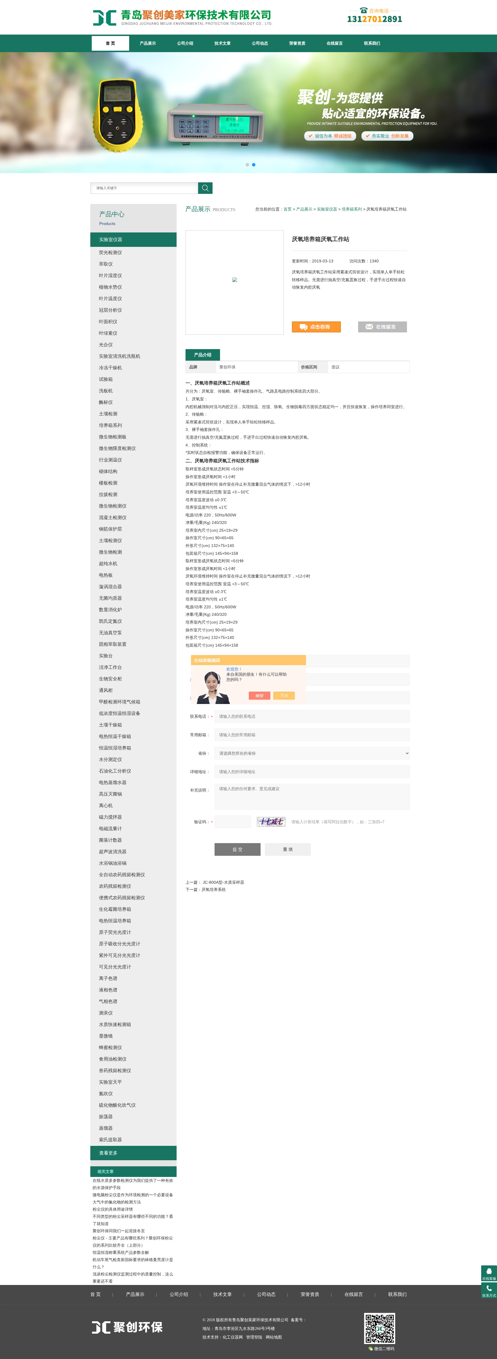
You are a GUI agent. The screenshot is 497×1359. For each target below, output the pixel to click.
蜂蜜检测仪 (110, 1047)
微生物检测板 (113, 436)
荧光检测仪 (110, 252)
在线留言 (335, 43)
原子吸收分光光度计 (119, 943)
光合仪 (106, 344)
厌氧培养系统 (214, 889)
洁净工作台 (110, 667)
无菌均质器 (110, 598)
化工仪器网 (233, 1337)
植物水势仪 (110, 287)
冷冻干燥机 (110, 367)
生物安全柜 (110, 678)
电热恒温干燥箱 (115, 736)
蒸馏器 (106, 1128)
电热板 (106, 575)
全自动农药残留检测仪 (122, 874)
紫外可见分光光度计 (119, 955)
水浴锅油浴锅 (113, 863)
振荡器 (106, 1116)
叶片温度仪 (110, 298)
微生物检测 (110, 552)
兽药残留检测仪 (115, 1070)
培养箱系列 (352, 209)
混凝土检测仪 (113, 517)
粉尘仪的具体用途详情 (113, 1209)
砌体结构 (108, 471)
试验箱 (106, 379)
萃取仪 (106, 264)
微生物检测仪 (113, 506)
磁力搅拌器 (110, 817)
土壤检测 (108, 413)
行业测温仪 (110, 459)
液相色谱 (108, 989)
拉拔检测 (108, 494)
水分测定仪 (110, 759)
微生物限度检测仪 (117, 448)
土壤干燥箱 (110, 724)
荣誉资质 (297, 43)
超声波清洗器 (113, 851)
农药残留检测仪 (115, 886)
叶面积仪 (108, 321)
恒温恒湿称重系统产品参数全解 (121, 1252)
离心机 (106, 805)
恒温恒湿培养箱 (115, 747)
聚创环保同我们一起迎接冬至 (119, 1231)
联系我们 (372, 43)
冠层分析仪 (110, 310)
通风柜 (106, 690)
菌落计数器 (110, 840)
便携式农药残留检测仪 (122, 897)
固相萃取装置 (113, 644)
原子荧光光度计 (115, 932)
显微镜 (106, 1036)
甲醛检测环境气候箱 (119, 701)
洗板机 (106, 390)
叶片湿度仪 (110, 275)
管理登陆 (254, 1337)
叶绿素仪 (108, 333)
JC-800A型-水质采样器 (223, 882)
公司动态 (260, 43)
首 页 (95, 1294)
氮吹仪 (106, 1093)
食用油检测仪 (113, 1059)
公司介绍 (185, 43)
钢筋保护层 (110, 529)
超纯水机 (108, 563)
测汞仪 (106, 1012)
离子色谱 (108, 978)
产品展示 (148, 43)
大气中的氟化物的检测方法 (117, 1202)
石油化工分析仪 (115, 771)
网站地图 (274, 1337)
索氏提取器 (110, 1139)
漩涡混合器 (110, 586)
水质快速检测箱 (115, 1024)
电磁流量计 (110, 828)
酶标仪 (106, 402)
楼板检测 (108, 482)
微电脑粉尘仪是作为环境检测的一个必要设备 (133, 1195)
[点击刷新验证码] (271, 822)
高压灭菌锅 (110, 794)
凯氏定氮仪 (110, 621)
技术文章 (223, 43)
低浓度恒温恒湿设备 (119, 713)
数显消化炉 (110, 609)
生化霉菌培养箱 (115, 909)
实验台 (106, 655)
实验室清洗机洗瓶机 (119, 356)
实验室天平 (110, 1082)
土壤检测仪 (110, 540)
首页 (288, 209)
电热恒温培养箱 (115, 920)
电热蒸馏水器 (113, 782)
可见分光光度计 (115, 966)
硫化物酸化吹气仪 (117, 1105)
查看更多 (108, 1152)
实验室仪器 (327, 209)
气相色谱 (108, 1001)
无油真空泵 (110, 632)
